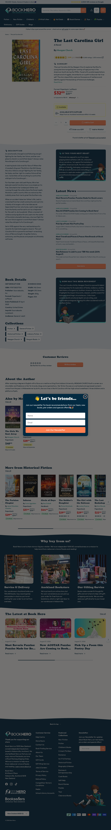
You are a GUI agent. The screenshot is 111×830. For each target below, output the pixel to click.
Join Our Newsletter (55, 430)
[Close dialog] (85, 397)
